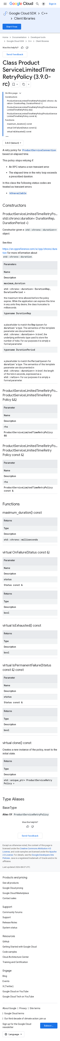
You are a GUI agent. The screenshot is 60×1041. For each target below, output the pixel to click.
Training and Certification (15, 962)
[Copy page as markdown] (24, 84)
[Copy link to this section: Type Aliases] (28, 799)
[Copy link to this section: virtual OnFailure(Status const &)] (53, 553)
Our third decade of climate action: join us (25, 1018)
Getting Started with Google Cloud (20, 946)
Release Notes (10, 922)
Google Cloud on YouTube (15, 991)
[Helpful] (22, 47)
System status (10, 927)
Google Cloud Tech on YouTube (18, 996)
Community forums (12, 912)
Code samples (10, 952)
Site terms (35, 1008)
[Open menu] (5, 4)
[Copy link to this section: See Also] (15, 243)
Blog (5, 976)
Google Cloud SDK (22, 13)
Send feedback (15, 54)
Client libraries (24, 19)
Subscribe (49, 1025)
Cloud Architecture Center (16, 957)
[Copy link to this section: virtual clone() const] (34, 743)
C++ (44, 13)
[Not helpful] (27, 47)
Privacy (23, 1008)
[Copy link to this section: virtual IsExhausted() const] (44, 626)
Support (7, 917)
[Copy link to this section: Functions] (24, 504)
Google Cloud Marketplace (16, 893)
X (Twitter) (8, 986)
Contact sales (9, 898)
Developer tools (38, 37)
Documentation (19, 37)
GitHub (6, 941)
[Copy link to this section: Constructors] (30, 206)
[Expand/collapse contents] (20, 93)
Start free (11, 26)
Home (5, 37)
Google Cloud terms (14, 1013)
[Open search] (37, 4)
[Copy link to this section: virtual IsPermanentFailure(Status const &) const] (27, 670)
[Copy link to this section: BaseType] (20, 808)
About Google (9, 1008)
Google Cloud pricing (13, 888)
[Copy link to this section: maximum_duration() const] (45, 513)
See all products (11, 883)
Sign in (52, 4)
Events (6, 981)
